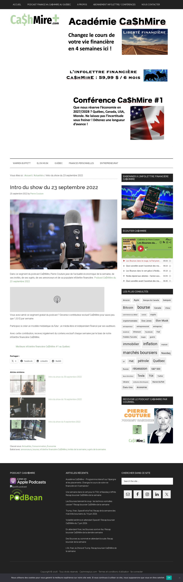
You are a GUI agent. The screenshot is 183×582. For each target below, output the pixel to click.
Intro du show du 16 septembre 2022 (65, 399)
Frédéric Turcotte (130, 337)
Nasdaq (165, 353)
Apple (136, 300)
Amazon (126, 300)
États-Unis (128, 387)
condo (144, 315)
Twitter (160, 376)
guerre (152, 337)
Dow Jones (147, 321)
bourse (36, 449)
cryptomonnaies (130, 321)
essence (126, 332)
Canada (157, 308)
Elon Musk (162, 320)
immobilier (131, 344)
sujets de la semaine (96, 449)
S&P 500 (155, 369)
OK (169, 577)
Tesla (141, 375)
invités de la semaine (77, 449)
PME (131, 361)
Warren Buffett (158, 382)
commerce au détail (130, 315)
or (124, 361)
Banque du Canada (151, 300)
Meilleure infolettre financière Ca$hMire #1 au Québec (43, 346)
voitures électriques (140, 382)
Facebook (149, 332)
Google (143, 337)
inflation (150, 343)
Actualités (26, 446)
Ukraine (126, 382)
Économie (51, 446)
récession (140, 369)
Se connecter (136, 572)
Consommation (39, 446)
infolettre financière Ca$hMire (53, 449)
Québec (159, 361)
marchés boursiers (140, 352)
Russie (126, 369)
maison (164, 345)
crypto (153, 314)
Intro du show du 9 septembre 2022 (64, 422)
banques (167, 300)
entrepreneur (128, 326)
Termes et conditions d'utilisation (114, 572)
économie (142, 387)
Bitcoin (128, 307)
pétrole (143, 361)
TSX (151, 375)
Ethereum (137, 332)
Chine (167, 308)
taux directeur (128, 376)
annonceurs (26, 449)
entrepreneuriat (143, 326)
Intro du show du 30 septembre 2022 (65, 377)
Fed (158, 332)
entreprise (157, 326)
